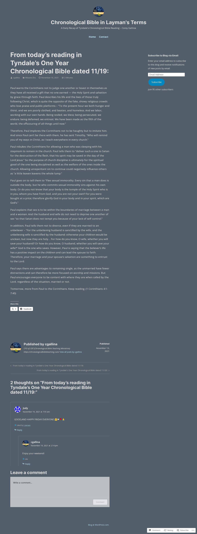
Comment (100, 502)
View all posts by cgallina (71, 352)
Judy (25, 408)
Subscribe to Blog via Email (163, 55)
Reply (19, 430)
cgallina (16, 77)
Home (92, 36)
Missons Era (30, 77)
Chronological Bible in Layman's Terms (98, 22)
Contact (103, 36)
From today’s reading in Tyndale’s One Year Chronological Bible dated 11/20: (72, 371)
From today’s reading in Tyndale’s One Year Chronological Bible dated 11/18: (46, 366)
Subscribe (156, 82)
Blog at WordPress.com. (98, 525)
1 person (27, 425)
